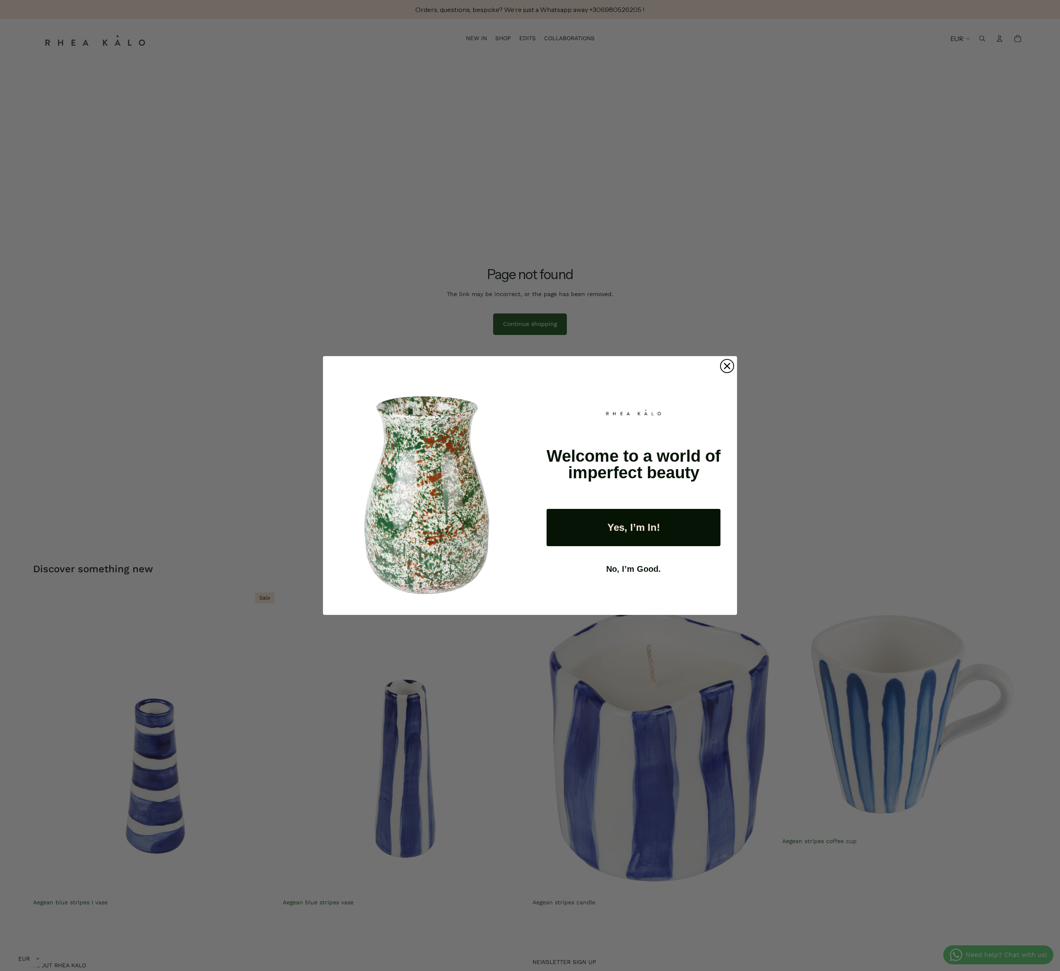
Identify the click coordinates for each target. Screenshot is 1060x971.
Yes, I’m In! (633, 527)
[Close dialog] (727, 366)
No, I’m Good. (633, 568)
